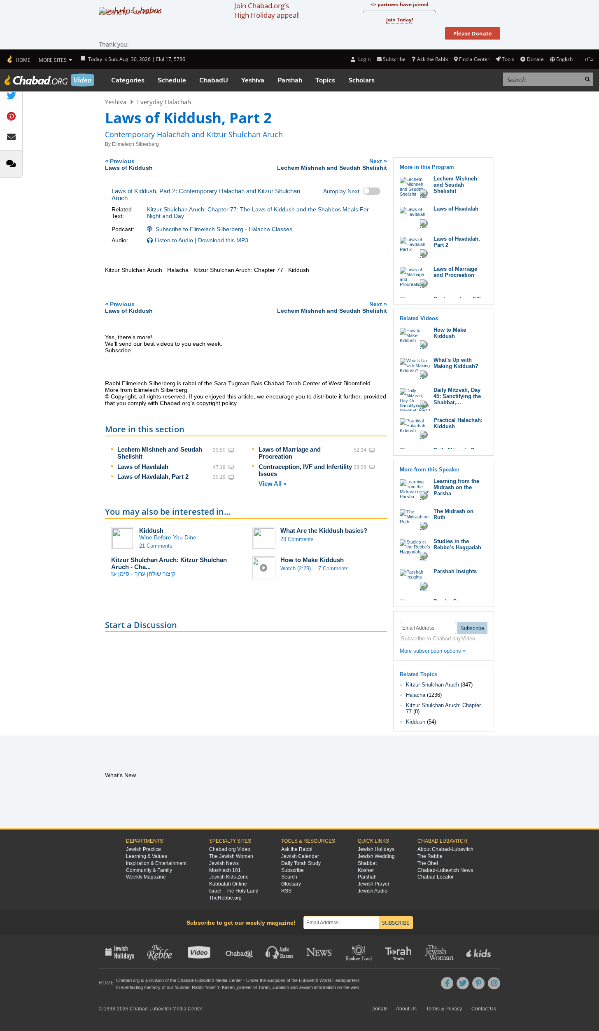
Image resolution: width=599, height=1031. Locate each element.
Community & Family (149, 870)
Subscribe (292, 870)
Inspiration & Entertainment (156, 863)
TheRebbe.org (225, 898)
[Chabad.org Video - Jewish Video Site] (49, 80)
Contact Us (483, 1009)
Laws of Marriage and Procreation (290, 453)
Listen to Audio (174, 240)
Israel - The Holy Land (234, 891)
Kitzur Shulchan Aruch (432, 685)
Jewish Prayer (373, 884)
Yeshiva (252, 80)
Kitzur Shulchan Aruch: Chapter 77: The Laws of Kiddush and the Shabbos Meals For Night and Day (258, 212)
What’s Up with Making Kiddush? (456, 363)
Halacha (415, 695)
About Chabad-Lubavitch (445, 849)
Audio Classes (280, 952)
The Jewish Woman (231, 856)
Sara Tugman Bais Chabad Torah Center (267, 383)
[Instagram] (494, 983)
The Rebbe (430, 856)
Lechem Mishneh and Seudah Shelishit (455, 185)
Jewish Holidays (376, 849)
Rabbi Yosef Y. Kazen (213, 987)
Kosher (366, 870)
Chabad (185, 980)
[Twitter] (463, 983)
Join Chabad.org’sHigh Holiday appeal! (267, 10)
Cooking (360, 952)
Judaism (280, 987)
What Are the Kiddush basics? (323, 530)
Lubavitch (204, 980)
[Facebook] (447, 983)
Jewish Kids (479, 952)
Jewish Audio (372, 891)
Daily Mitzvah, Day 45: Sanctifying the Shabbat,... (457, 396)
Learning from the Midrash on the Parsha (456, 487)
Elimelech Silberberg (135, 144)
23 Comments (297, 539)
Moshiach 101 (225, 870)
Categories (128, 80)
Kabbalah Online (228, 884)
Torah (264, 987)
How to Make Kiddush (312, 559)
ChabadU (213, 80)
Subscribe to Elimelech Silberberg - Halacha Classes (224, 229)
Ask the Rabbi (432, 59)
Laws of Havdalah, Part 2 (153, 476)
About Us (406, 1009)
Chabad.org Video (229, 849)
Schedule (172, 80)
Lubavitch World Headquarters (329, 980)
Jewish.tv (200, 952)
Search (289, 877)
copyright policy (216, 403)
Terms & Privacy (444, 1009)
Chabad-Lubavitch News (445, 870)
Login (363, 59)
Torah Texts (400, 952)
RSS (286, 891)
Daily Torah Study (301, 863)
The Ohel (427, 863)
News (320, 952)
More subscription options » (433, 651)
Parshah (289, 80)
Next (332, 164)
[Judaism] (18, 59)
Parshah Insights (455, 571)
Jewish (306, 987)
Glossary (291, 884)
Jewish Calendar (300, 856)
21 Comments (155, 546)
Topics (325, 80)
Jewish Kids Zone (229, 877)
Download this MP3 (223, 240)
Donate (535, 59)
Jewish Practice (143, 849)
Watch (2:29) (295, 568)
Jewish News (224, 863)
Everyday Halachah (164, 102)
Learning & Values (146, 856)
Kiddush (151, 530)
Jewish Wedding (376, 856)
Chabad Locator (435, 877)
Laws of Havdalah (142, 466)
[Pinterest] (478, 983)
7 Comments (333, 568)
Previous (129, 164)
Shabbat (367, 863)
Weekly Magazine (146, 877)
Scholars (361, 80)
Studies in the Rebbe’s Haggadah (457, 544)
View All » (273, 483)
